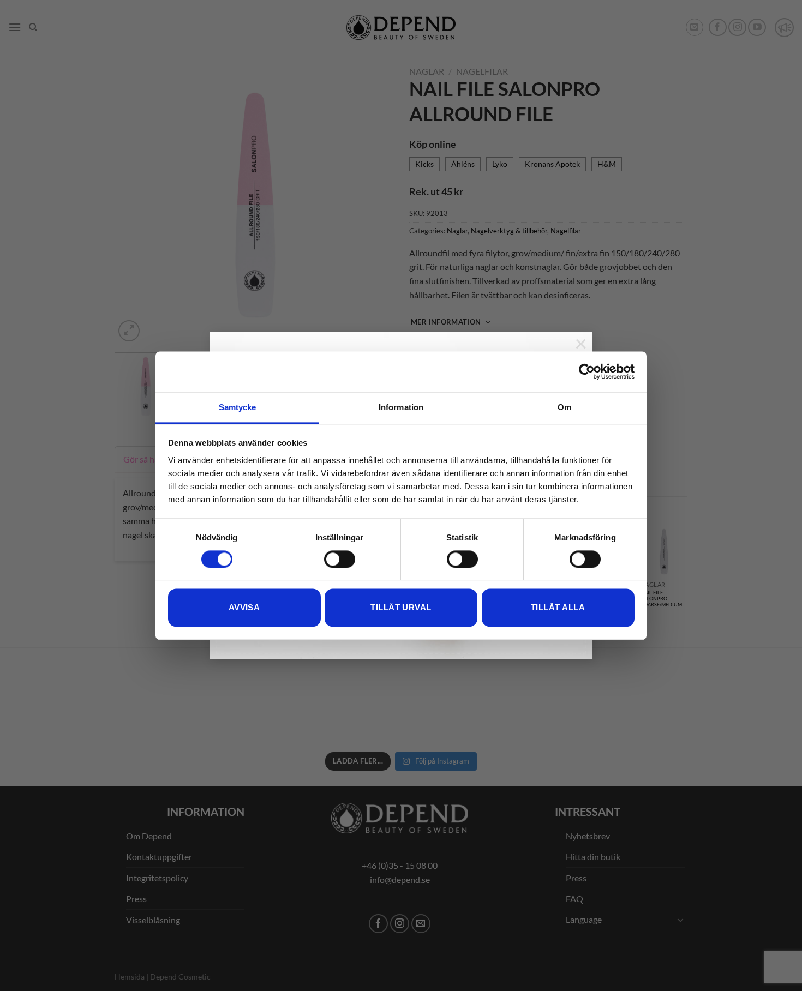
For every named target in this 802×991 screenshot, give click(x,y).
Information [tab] (401, 407)
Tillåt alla (558, 607)
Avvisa (244, 607)
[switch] (339, 559)
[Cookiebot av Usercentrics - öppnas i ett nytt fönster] (587, 371)
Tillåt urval (400, 607)
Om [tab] (564, 407)
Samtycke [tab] (237, 407)
